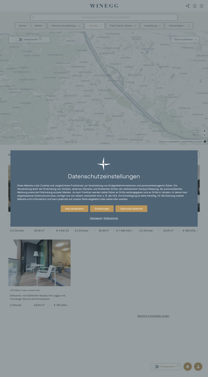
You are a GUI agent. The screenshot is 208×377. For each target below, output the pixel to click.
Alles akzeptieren (74, 208)
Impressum (96, 218)
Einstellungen (102, 208)
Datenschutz (111, 218)
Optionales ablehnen (131, 208)
